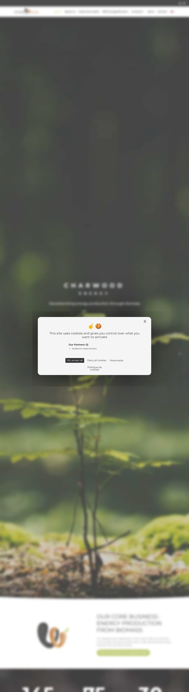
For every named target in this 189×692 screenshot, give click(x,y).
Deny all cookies (96, 360)
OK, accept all (75, 360)
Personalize (116, 360)
